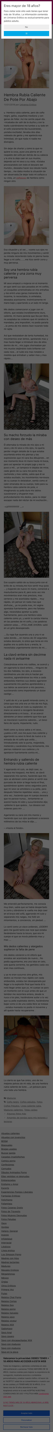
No (26, 27)
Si (26, 33)
